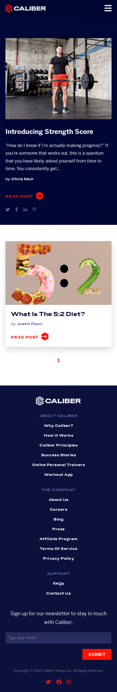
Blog (58, 519)
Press (58, 529)
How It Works (58, 435)
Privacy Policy (58, 558)
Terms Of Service (59, 549)
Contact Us (58, 593)
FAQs (58, 583)
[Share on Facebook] (16, 210)
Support (58, 574)
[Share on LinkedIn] (25, 210)
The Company (58, 490)
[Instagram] (69, 682)
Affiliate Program (58, 539)
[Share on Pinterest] (34, 210)
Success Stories (58, 455)
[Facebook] (58, 682)
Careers (58, 509)
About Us (59, 500)
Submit (97, 654)
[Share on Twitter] (7, 210)
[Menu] (108, 8)
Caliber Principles (58, 445)
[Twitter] (48, 682)
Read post (19, 196)
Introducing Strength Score (49, 132)
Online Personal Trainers (58, 465)
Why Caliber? (58, 426)
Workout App (58, 475)
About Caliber (58, 416)
